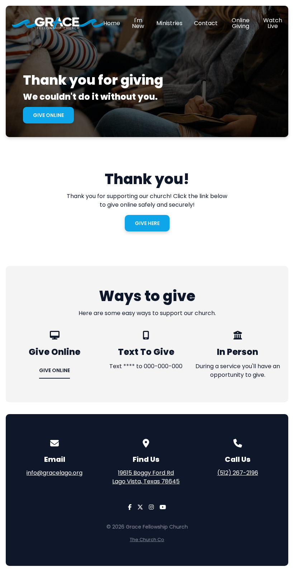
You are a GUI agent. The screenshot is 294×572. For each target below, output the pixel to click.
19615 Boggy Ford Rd (146, 477)
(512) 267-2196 (237, 473)
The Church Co (147, 539)
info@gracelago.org (54, 473)
